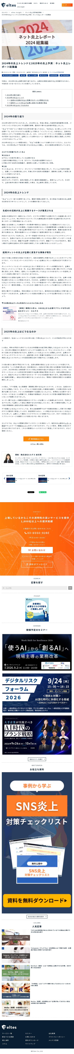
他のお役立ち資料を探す (36, 917)
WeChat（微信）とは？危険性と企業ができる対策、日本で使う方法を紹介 (51, 967)
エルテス (5, 12)
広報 (23, 75)
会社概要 (52, 1033)
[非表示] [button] (39, 91)
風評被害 (54, 75)
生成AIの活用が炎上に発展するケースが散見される (30, 100)
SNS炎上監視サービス (11, 75)
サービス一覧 (20, 3)
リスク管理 (33, 75)
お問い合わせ (68, 5)
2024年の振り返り (14, 95)
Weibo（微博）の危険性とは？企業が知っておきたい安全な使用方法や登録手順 (50, 1002)
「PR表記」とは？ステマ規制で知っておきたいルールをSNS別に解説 (50, 984)
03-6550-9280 (38, 533)
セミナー (36, 3)
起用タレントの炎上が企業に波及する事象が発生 (29, 103)
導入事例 (52, 3)
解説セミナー (23, 426)
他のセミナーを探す (36, 759)
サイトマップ (30, 1044)
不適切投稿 (65, 75)
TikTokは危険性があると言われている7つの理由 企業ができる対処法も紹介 (50, 931)
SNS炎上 (44, 75)
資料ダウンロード (44, 3)
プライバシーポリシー (57, 1037)
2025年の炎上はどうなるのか (18, 105)
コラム (4, 1044)
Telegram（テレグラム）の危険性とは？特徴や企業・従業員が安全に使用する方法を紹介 (51, 949)
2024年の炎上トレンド (15, 97)
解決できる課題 (28, 3)
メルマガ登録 (54, 1040)
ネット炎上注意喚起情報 (33, 12)
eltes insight (20, 7)
